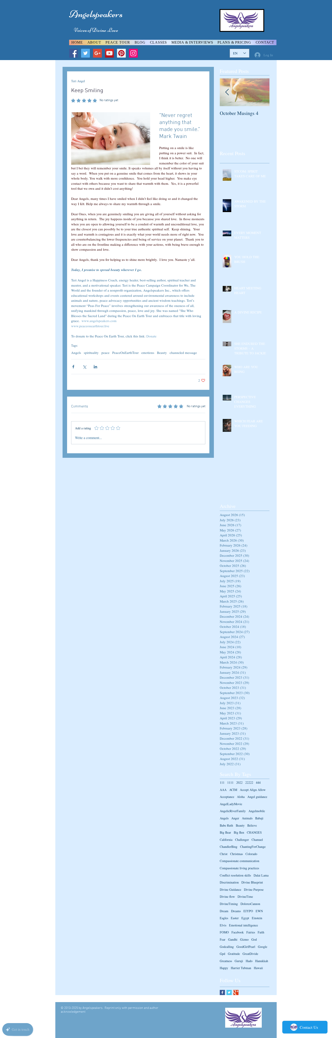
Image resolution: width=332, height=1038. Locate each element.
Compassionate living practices (239, 868)
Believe (252, 825)
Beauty (162, 353)
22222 (249, 782)
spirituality (91, 353)
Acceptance (227, 797)
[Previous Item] (227, 92)
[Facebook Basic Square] (222, 992)
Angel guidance (257, 797)
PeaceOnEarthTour (125, 353)
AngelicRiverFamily (233, 811)
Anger (235, 818)
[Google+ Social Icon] (97, 53)
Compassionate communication (239, 861)
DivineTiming (229, 904)
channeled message (183, 353)
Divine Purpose (254, 889)
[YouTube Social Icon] (109, 53)
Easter (235, 918)
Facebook (237, 932)
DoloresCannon (250, 904)
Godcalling (227, 946)
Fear (222, 939)
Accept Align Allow (253, 790)
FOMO (224, 932)
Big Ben (239, 832)
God (254, 939)
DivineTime (245, 896)
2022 (239, 782)
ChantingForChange (253, 846)
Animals (247, 818)
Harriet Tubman (241, 968)
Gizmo (244, 939)
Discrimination (229, 882)
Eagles (224, 918)
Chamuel (257, 839)
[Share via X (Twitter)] (84, 367)
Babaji (259, 818)
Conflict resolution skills (235, 875)
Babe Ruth (226, 825)
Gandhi (232, 939)
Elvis (223, 925)
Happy (224, 968)
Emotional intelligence (243, 925)
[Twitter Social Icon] (85, 53)
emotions (147, 353)
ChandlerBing (228, 846)
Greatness (226, 961)
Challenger (242, 839)
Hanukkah (261, 961)
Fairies (250, 932)
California (226, 839)
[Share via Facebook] (73, 367)
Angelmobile (256, 811)
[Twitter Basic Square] (229, 992)
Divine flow (227, 896)
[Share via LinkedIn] (95, 367)
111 (222, 782)
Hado (249, 961)
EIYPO (248, 911)
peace (105, 353)
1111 (230, 782)
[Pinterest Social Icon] (121, 53)
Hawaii (258, 968)
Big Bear (225, 832)
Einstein (257, 918)
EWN (259, 911)
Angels (76, 353)
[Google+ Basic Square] (235, 992)
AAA (223, 790)
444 (258, 782)
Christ (223, 854)
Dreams (236, 911)
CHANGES (254, 832)
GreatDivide (250, 954)
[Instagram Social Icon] (133, 53)
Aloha (241, 797)
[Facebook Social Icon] (73, 53)
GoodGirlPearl (245, 946)
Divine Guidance (230, 889)
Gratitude (234, 954)
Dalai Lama (261, 875)
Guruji (239, 961)
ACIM (233, 790)
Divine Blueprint (252, 882)
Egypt (245, 918)
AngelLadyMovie (231, 804)
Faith (261, 932)
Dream (224, 911)
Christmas (236, 854)
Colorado (251, 854)
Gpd (222, 954)
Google (262, 946)
